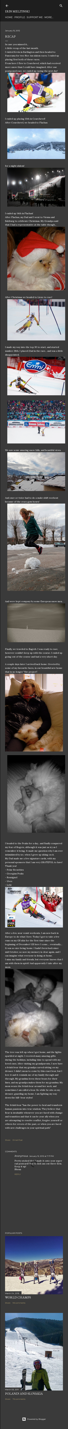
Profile (19, 17)
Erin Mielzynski (17, 11)
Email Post (18, 1140)
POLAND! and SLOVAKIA (24, 1393)
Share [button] (7, 1140)
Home (9, 17)
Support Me (35, 17)
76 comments (19, 1399)
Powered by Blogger (36, 1419)
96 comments (19, 1303)
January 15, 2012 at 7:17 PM (41, 1156)
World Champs (18, 1297)
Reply (18, 1174)
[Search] (61, 5)
